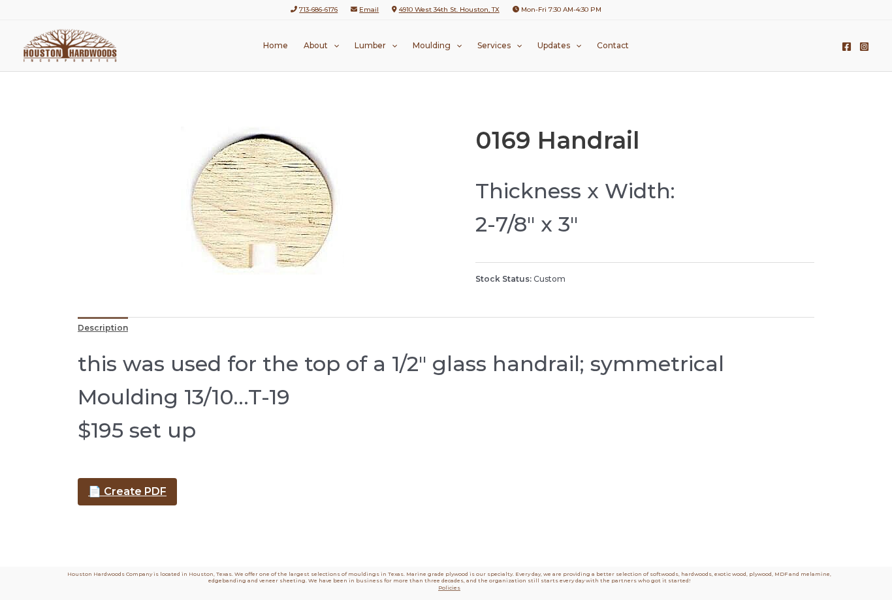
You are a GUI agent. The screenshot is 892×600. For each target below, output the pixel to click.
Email (369, 9)
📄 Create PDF (127, 491)
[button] (333, 45)
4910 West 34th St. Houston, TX (449, 9)
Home (275, 45)
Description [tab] (103, 328)
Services (494, 45)
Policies (449, 587)
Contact (613, 45)
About (316, 45)
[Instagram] (864, 47)
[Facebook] (847, 47)
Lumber (370, 45)
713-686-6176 (318, 9)
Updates (553, 45)
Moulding (432, 45)
